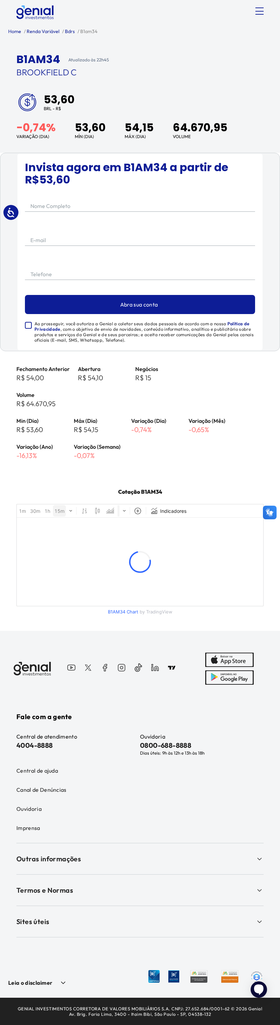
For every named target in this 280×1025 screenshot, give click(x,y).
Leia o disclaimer (30, 982)
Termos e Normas (44, 890)
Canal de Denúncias (41, 789)
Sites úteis (32, 921)
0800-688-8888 (165, 745)
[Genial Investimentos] (35, 12)
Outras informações (48, 859)
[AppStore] (229, 660)
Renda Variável (42, 31)
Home (14, 31)
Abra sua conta (139, 304)
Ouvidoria (29, 808)
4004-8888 (34, 745)
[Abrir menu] (259, 11)
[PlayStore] (229, 677)
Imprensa (28, 828)
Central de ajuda (37, 770)
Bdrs (69, 31)
